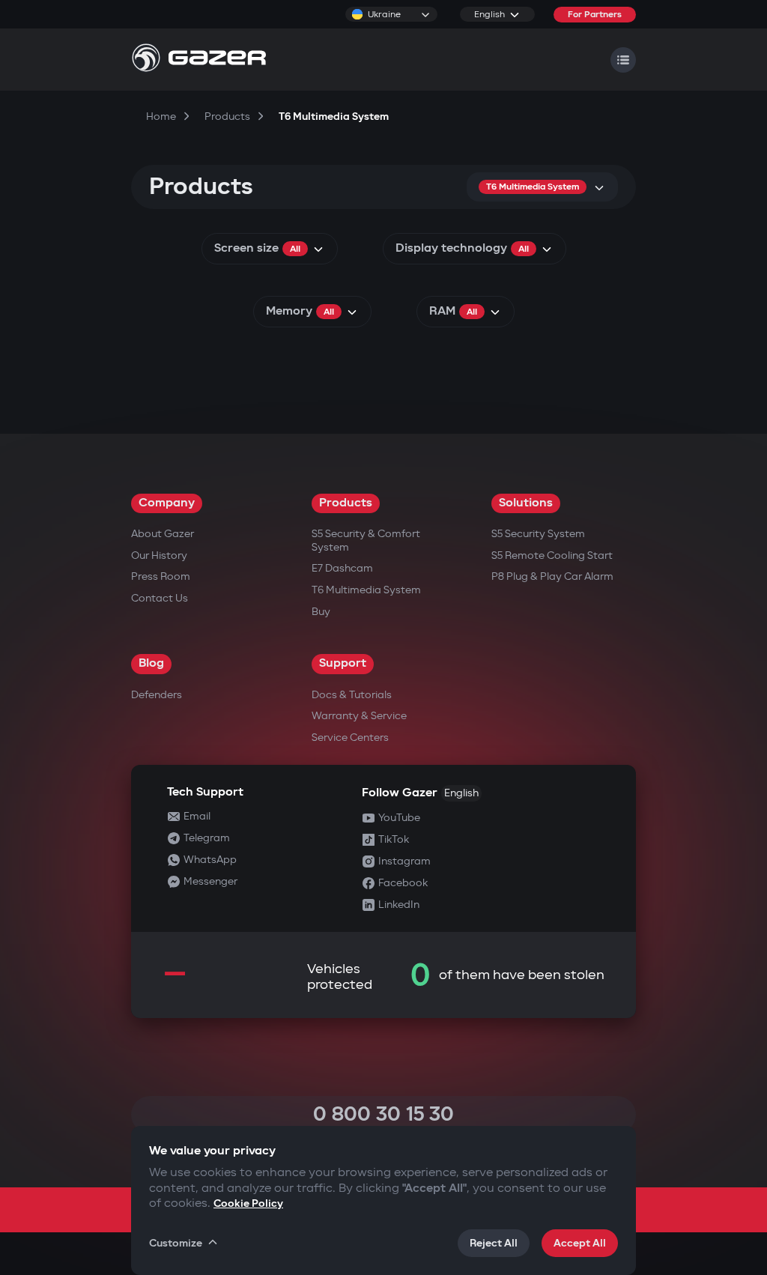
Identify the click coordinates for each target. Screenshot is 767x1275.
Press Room (160, 576)
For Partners (595, 14)
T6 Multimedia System (366, 590)
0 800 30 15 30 (383, 1114)
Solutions (526, 503)
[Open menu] (623, 60)
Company (167, 503)
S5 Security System (538, 533)
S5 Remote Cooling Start (552, 555)
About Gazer (162, 533)
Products (345, 503)
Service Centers (350, 737)
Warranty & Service (359, 715)
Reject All (494, 1243)
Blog (151, 663)
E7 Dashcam (342, 568)
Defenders (156, 694)
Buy (321, 611)
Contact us (159, 598)
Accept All (580, 1243)
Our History (159, 555)
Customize (175, 1243)
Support (342, 663)
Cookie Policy (248, 1203)
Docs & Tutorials (352, 694)
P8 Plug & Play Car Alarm (552, 576)
